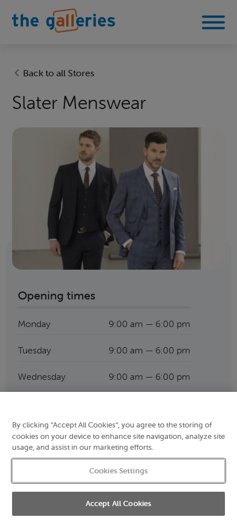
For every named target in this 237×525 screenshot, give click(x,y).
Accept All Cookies (118, 503)
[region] (118, 458)
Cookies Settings (118, 471)
